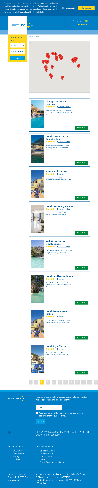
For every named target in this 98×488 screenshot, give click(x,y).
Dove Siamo (18, 454)
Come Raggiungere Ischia (52, 462)
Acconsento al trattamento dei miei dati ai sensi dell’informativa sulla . (61, 414)
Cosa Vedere (46, 456)
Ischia (61, 174)
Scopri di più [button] (38, 12)
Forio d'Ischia (64, 142)
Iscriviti (40, 421)
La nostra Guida (47, 451)
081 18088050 (53, 435)
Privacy (62, 416)
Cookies (16, 459)
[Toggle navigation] (32, 32)
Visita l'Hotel (82, 128)
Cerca (17, 58)
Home (31, 37)
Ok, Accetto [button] (86, 8)
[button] (46, 70)
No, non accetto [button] (68, 8)
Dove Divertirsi (47, 454)
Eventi (43, 459)
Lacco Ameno (64, 107)
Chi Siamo (17, 451)
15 (90, 382)
